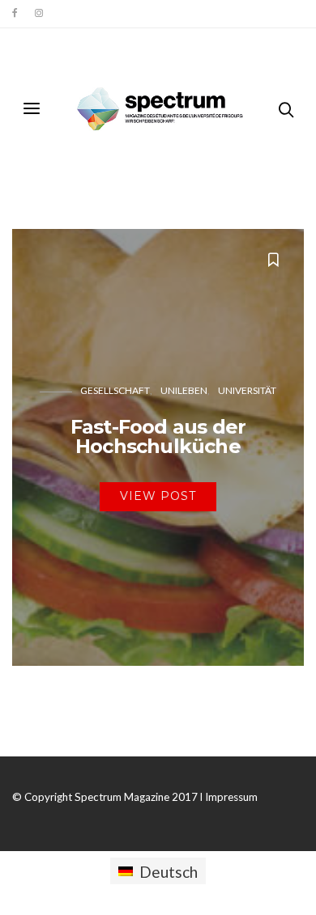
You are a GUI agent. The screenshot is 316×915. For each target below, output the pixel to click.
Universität (247, 390)
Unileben (183, 390)
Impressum (231, 796)
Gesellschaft (115, 390)
